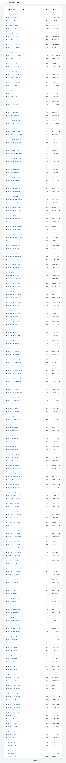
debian (6, 2)
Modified (54, 9)
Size (46, 9)
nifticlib (17, 2)
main (12, 2)
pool (10, 2)
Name (9, 9)
